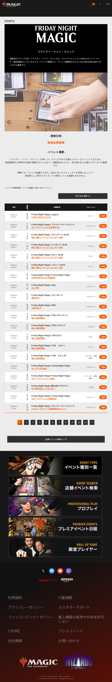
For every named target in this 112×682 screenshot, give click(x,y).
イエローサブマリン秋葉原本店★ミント (49, 408)
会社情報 (15, 640)
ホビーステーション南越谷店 (44, 398)
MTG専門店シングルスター (43, 388)
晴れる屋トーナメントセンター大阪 (47, 237)
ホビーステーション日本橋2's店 (45, 227)
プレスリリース (70, 630)
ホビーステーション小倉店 (43, 378)
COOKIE (14, 630)
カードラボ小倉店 (39, 368)
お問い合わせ (68, 640)
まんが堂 (35, 287)
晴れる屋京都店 (38, 318)
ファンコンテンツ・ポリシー (31, 616)
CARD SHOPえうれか (41, 217)
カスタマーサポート (74, 607)
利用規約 (15, 597)
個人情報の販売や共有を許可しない (81, 619)
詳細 (103, 216)
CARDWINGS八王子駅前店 (43, 277)
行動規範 (65, 597)
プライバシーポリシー (25, 607)
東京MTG (35, 297)
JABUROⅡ (36, 308)
